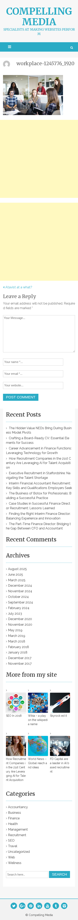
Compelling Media (39, 16)
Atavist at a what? (18, 287)
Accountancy (18, 807)
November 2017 (20, 663)
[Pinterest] (30, 906)
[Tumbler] (56, 906)
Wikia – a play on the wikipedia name (38, 720)
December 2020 (20, 619)
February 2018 (18, 647)
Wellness (14, 863)
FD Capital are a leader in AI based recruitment (59, 765)
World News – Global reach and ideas (37, 763)
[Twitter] (14, 906)
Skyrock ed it (58, 715)
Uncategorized (19, 852)
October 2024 (18, 597)
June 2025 (15, 574)
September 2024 (20, 602)
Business (14, 813)
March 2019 (16, 636)
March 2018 (16, 641)
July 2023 (15, 613)
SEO (11, 840)
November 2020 (20, 624)
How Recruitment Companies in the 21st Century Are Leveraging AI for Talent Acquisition (38, 463)
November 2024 (20, 591)
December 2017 (19, 658)
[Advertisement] (39, 159)
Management (18, 829)
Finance (14, 818)
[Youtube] (47, 906)
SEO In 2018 (14, 715)
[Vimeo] (64, 906)
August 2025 (17, 569)
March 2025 (16, 580)
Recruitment (17, 835)
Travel (12, 846)
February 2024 (18, 608)
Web (11, 857)
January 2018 (17, 652)
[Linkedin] (39, 906)
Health (13, 824)
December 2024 (20, 585)
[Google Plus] (22, 906)
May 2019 (15, 630)
